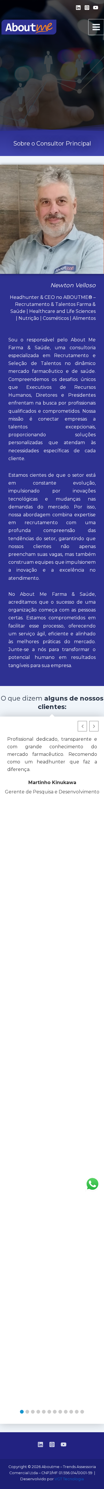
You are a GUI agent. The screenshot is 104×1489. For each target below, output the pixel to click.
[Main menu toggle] (96, 27)
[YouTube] (95, 7)
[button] (22, 1412)
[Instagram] (87, 7)
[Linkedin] (78, 7)
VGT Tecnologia (69, 1479)
